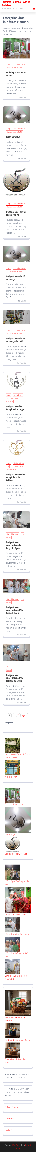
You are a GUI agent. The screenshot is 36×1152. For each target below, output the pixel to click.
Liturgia (8, 64)
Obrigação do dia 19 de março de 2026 (15, 340)
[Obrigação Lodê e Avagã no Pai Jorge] (16, 380)
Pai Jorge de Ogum (18, 395)
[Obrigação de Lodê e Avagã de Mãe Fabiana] (16, 448)
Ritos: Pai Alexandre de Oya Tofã (14, 67)
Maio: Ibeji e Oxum (11, 776)
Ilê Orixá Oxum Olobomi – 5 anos (15, 914)
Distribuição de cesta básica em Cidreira (17, 1040)
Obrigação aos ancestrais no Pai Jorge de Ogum (14, 545)
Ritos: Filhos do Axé (11, 469)
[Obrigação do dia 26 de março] (16, 253)
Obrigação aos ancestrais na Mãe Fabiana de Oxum (14, 678)
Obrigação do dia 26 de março (15, 278)
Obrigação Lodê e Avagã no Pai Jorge (15, 408)
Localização (8, 1130)
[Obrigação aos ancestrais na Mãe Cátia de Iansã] (16, 586)
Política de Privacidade (12, 1107)
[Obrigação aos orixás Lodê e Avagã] (16, 182)
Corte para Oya (13, 137)
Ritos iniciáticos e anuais (19, 64)
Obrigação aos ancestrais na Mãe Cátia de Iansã (14, 610)
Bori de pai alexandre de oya (16, 74)
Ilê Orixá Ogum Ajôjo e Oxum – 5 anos (17, 934)
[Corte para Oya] (16, 114)
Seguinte (24, 715)
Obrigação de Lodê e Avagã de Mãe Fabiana (15, 477)
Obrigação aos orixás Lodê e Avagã (16, 213)
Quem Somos (9, 1118)
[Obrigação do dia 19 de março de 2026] (16, 317)
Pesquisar (9, 722)
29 (18, 715)
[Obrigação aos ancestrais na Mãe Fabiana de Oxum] (16, 652)
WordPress (16, 1145)
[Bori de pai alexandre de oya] (16, 48)
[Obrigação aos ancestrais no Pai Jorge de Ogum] (16, 519)
